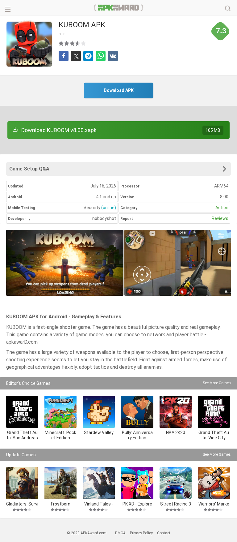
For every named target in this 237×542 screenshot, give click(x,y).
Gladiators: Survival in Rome (22, 503)
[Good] (72, 43)
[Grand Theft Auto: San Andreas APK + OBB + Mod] (22, 412)
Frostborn (60, 503)
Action (221, 207)
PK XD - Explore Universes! (137, 503)
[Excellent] (83, 43)
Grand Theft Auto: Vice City (213, 435)
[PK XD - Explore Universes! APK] (137, 483)
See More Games (217, 383)
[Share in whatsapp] (101, 56)
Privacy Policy (141, 533)
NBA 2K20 (175, 432)
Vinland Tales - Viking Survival (98, 503)
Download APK (119, 90)
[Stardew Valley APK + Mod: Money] (99, 412)
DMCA (120, 533)
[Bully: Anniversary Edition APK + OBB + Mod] (137, 412)
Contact (163, 533)
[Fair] (67, 43)
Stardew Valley (99, 432)
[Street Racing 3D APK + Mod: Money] (176, 483)
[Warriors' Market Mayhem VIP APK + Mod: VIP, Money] (214, 483)
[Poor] (61, 43)
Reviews (220, 218)
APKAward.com (118, 8)
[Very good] (78, 43)
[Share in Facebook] (64, 56)
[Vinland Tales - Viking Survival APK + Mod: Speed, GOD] (99, 483)
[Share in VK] (113, 56)
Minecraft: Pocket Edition (60, 435)
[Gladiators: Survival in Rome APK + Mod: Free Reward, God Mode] (22, 483)
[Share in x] (76, 56)
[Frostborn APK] (60, 483)
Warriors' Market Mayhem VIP (213, 503)
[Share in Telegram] (88, 56)
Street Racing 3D (175, 503)
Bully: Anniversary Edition (137, 435)
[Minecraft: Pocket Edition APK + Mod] (60, 412)
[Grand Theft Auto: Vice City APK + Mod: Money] (214, 412)
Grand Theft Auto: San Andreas (22, 435)
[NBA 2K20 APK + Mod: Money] (176, 412)
